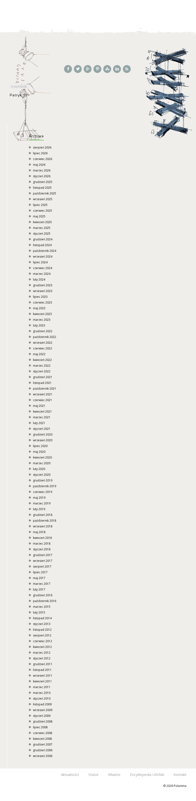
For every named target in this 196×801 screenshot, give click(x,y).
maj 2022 (39, 354)
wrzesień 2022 (42, 343)
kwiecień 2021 (42, 411)
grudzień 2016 (42, 595)
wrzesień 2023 (42, 291)
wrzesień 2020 (42, 440)
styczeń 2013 (41, 624)
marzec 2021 (41, 417)
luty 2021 (39, 423)
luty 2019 (39, 509)
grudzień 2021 (42, 377)
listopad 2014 (42, 618)
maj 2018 (39, 532)
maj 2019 (39, 498)
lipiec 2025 (40, 205)
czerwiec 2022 (42, 348)
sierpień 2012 (42, 635)
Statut (93, 774)
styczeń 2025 (41, 234)
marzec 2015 (41, 607)
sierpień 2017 (42, 566)
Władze (114, 774)
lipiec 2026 (40, 153)
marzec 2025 (41, 228)
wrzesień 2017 (42, 561)
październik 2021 (44, 389)
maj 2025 (39, 216)
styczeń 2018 (41, 549)
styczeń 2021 (41, 429)
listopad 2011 (42, 670)
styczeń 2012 (41, 658)
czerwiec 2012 (42, 641)
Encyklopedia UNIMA (147, 774)
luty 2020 (39, 469)
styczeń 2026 (41, 176)
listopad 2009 (42, 704)
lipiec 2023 (40, 297)
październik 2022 (44, 337)
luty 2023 (39, 325)
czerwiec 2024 (42, 268)
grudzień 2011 (42, 664)
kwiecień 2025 (42, 222)
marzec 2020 (41, 463)
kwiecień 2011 (42, 681)
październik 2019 (44, 486)
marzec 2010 (41, 693)
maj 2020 (39, 452)
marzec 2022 (41, 366)
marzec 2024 (41, 274)
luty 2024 (39, 279)
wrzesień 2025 (42, 199)
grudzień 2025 (42, 182)
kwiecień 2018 (42, 538)
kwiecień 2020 (42, 457)
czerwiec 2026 (42, 159)
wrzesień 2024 (42, 256)
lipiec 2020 (40, 446)
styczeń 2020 (41, 475)
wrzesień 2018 (42, 526)
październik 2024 (44, 251)
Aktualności (70, 774)
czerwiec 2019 (42, 492)
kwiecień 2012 (42, 647)
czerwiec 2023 (42, 302)
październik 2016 (44, 601)
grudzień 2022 (42, 331)
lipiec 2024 (40, 262)
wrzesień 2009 (42, 710)
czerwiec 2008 (42, 733)
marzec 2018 (41, 543)
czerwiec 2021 (42, 400)
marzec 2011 (41, 687)
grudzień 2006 (42, 750)
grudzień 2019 (42, 480)
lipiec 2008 (40, 727)
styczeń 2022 (41, 371)
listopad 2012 (42, 630)
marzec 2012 (41, 653)
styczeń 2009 (41, 716)
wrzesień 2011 (42, 676)
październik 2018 (44, 521)
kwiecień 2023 (42, 314)
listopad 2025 (42, 188)
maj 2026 (39, 165)
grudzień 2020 (42, 434)
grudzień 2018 (42, 515)
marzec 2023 (41, 320)
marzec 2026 (41, 170)
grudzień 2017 (42, 555)
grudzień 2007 (42, 744)
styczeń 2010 (41, 698)
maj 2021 (39, 406)
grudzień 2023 (42, 285)
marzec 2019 (41, 503)
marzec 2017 (41, 584)
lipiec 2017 (40, 572)
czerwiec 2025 (42, 211)
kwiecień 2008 (42, 739)
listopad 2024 (42, 245)
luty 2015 (39, 612)
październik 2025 (44, 193)
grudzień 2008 (42, 721)
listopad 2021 (42, 383)
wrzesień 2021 (42, 394)
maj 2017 (39, 578)
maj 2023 (39, 308)
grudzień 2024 (42, 239)
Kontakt (180, 774)
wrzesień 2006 (42, 756)
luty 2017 (39, 589)
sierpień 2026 (42, 147)
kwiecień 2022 (42, 360)
